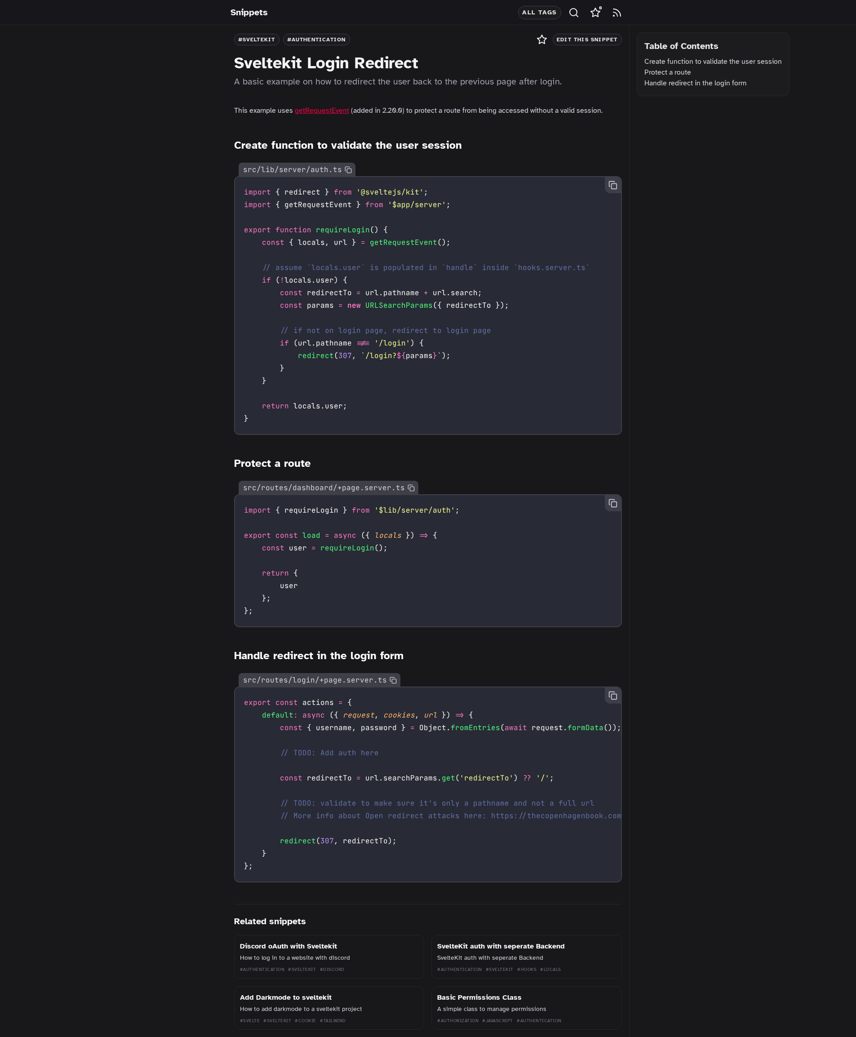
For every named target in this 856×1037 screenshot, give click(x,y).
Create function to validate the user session (713, 61)
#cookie (305, 1021)
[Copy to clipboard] (348, 170)
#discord (332, 969)
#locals (550, 969)
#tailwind (333, 1021)
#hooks (527, 969)
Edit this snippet (587, 39)
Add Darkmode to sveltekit (286, 997)
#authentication (316, 39)
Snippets (249, 12)
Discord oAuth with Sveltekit (288, 946)
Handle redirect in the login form (695, 83)
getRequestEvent (322, 110)
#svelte (250, 1021)
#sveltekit (256, 39)
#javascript (497, 1021)
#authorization (458, 1021)
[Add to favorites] (542, 39)
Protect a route (667, 72)
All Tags (539, 12)
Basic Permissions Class (479, 997)
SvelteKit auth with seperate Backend (501, 946)
